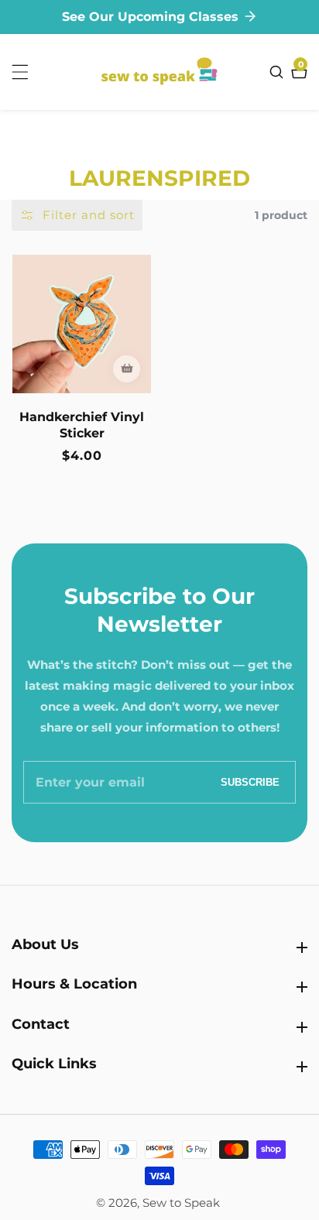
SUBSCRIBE (250, 782)
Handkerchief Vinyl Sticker (81, 425)
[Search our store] (278, 72)
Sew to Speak (181, 1202)
